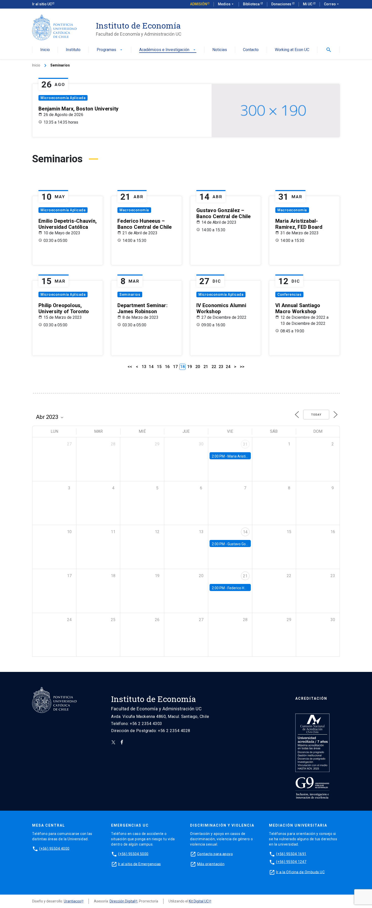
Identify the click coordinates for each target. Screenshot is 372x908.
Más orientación (211, 864)
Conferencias (289, 294)
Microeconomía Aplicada (63, 98)
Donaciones (281, 4)
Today (316, 414)
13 (144, 366)
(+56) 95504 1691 (291, 854)
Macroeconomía (134, 210)
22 (214, 366)
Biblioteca (251, 4)
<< (130, 366)
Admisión (198, 4)
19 (189, 366)
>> (242, 366)
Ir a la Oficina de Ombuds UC (300, 872)
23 (221, 366)
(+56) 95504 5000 (133, 854)
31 (245, 444)
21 (205, 366)
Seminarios (129, 294)
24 (228, 366)
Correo (332, 4)
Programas (110, 50)
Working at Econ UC (292, 50)
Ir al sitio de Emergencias (139, 864)
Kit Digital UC (199, 901)
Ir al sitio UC (42, 4)
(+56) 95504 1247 (291, 862)
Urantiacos (72, 901)
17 (175, 366)
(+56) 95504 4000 (54, 848)
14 (151, 366)
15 (159, 366)
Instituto (73, 50)
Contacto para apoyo (215, 854)
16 (167, 366)
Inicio (45, 50)
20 (197, 366)
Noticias (219, 50)
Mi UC (308, 4)
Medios (226, 4)
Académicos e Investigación (167, 50)
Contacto (251, 50)
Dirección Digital (122, 901)
